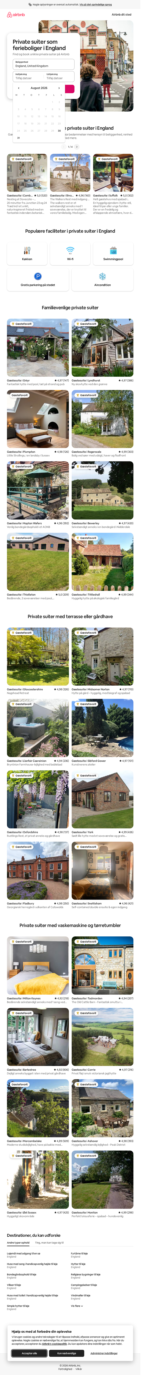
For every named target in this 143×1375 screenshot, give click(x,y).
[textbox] (28, 78)
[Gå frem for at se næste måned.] (59, 88)
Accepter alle (29, 1353)
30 (59, 130)
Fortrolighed (65, 1369)
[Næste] (77, 147)
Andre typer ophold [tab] (18, 1242)
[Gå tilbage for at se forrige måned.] (19, 88)
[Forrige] (64, 147)
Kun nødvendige (66, 1353)
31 (18, 137)
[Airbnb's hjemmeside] (16, 14)
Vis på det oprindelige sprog (96, 4)
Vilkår (79, 1369)
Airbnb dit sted (121, 14)
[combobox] (44, 66)
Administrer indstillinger (103, 1353)
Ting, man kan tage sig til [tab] (49, 1242)
